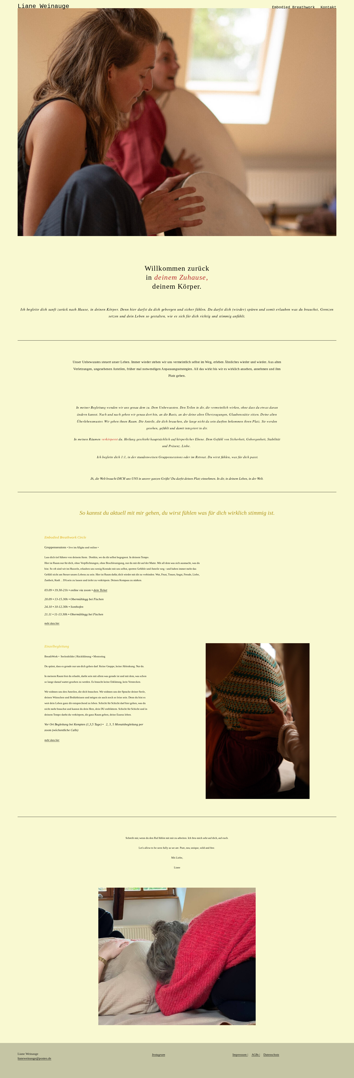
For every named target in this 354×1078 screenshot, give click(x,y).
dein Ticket (100, 590)
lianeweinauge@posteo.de (34, 1058)
